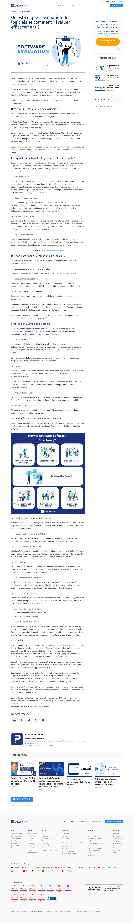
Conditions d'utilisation (81, 911)
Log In (120, 1)
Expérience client (32, 836)
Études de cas (45, 843)
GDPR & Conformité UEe (94, 850)
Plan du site (49, 911)
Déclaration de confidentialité (63, 911)
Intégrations (14, 843)
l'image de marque (15, 841)
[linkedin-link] (68, 822)
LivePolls (30, 850)
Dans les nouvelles (118, 838)
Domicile (14, 11)
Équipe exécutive (117, 836)
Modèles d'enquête (47, 841)
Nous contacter (117, 852)
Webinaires (45, 848)
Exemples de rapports (16, 836)
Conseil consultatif (118, 843)
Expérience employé (93, 853)
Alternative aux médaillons (69, 853)
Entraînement (45, 845)
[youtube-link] (72, 822)
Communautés (31, 841)
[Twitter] (29, 720)
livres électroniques (47, 838)
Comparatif (71, 5)
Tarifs (79, 5)
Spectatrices (31, 843)
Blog (43, 833)
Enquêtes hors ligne (93, 841)
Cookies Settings (95, 911)
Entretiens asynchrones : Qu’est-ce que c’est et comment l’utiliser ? (106, 782)
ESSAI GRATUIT (116, 5)
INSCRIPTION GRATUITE (114, 822)
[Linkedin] (15, 720)
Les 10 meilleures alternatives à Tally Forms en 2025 (78, 782)
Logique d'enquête (16, 838)
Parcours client (91, 855)
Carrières (115, 845)
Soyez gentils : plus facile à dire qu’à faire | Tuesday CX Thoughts (23, 781)
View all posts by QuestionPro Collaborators (40, 745)
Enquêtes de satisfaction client (95, 843)
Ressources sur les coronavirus (50, 850)
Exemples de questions (17, 833)
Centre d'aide (84, 822)
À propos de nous (117, 833)
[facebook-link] (60, 822)
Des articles (45, 836)
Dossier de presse (117, 850)
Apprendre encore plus (108, 42)
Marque (115, 848)
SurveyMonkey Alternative (69, 849)
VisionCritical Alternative (68, 851)
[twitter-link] (64, 822)
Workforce (30, 838)
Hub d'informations (33, 852)
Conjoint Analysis (92, 836)
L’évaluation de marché (55, 250)
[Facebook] (22, 720)
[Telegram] (43, 720)
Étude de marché (25, 11)
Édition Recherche (32, 848)
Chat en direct (96, 822)
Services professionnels (17, 845)
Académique (65, 838)
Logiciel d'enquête (32, 833)
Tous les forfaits (66, 833)
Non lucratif (65, 836)
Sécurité (13, 848)
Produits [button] (61, 5)
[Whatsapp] (36, 720)
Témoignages (116, 841)
